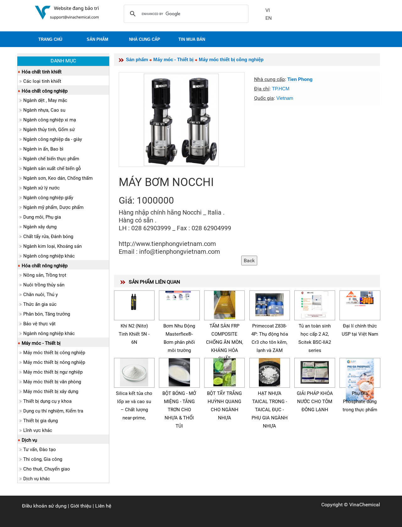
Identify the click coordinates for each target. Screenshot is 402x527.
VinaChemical (364, 505)
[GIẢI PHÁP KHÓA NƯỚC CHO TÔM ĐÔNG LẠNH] (315, 371)
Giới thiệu (80, 506)
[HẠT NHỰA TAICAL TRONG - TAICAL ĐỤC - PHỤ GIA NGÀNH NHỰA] (269, 371)
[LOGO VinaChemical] (66, 12)
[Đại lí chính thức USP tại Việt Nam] (360, 298)
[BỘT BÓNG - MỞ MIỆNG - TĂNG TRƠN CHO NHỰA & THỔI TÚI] (179, 371)
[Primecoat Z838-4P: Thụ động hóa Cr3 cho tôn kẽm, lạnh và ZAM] (269, 304)
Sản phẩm (137, 59)
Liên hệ (103, 506)
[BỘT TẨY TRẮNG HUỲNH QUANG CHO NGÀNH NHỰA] (224, 371)
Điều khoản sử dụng (44, 506)
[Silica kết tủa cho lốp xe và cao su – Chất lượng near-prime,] (134, 371)
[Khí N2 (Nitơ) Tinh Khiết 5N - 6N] (134, 300)
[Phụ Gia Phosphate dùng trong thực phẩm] (360, 379)
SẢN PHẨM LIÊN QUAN (154, 282)
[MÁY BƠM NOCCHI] (181, 119)
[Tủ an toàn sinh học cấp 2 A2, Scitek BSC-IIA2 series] (315, 304)
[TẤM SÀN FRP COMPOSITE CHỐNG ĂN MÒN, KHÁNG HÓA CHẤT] (224, 304)
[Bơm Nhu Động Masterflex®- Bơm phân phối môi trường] (179, 295)
